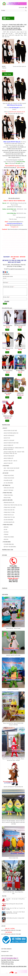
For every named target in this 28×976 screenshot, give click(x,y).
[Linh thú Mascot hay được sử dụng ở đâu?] (4, 920)
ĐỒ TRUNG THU (6, 485)
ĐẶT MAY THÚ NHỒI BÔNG (9, 546)
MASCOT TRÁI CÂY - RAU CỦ (10, 460)
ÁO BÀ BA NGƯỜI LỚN (8, 522)
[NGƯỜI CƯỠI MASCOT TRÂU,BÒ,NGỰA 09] (13, 785)
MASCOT (4, 428)
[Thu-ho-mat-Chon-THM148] (8, 317)
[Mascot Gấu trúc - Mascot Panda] (13, 626)
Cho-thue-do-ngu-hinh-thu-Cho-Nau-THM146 (20, 325)
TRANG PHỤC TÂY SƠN (9, 517)
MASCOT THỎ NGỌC (8, 490)
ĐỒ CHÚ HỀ (5, 473)
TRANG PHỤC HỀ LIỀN (8, 478)
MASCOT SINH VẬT (8, 463)
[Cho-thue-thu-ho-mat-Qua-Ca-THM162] (8, 339)
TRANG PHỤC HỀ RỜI (8, 475)
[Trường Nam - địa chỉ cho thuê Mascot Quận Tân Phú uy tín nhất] (4, 913)
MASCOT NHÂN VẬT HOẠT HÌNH (10, 442)
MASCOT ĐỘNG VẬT (8, 445)
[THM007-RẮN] (20, 385)
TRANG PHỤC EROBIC (8, 536)
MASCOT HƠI (6, 438)
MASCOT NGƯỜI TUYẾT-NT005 (13, 655)
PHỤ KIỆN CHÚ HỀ (7, 480)
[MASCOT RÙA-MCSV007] (13, 687)
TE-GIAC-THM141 (20, 370)
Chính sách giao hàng (7, 964)
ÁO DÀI (5, 529)
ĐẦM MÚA (5, 527)
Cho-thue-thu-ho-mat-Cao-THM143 (20, 348)
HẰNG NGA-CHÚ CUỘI (8, 487)
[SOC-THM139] (8, 385)
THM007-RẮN (20, 393)
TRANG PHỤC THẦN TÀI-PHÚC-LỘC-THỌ (12, 505)
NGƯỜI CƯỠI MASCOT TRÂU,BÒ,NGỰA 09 (13, 786)
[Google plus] (5, 272)
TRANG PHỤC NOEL (7, 492)
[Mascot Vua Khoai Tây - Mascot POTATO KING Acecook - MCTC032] (13, 721)
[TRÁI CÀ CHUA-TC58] (13, 856)
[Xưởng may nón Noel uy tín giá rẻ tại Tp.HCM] (4, 909)
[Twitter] (7, 272)
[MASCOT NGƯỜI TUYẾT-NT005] (13, 653)
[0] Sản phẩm (21, 7)
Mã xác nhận (6, 297)
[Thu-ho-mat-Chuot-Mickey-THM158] (8, 362)
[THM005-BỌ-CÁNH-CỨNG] (8, 407)
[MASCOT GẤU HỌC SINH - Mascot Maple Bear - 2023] (13, 890)
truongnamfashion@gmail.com (16, 221)
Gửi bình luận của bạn (8, 286)
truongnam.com (4, 951)
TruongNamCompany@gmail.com (16, 269)
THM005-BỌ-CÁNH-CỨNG (8, 416)
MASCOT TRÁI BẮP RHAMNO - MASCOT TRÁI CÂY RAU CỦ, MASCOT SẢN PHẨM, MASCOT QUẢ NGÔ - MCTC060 (13, 822)
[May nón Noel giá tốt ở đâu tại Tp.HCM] (4, 904)
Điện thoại (5, 282)
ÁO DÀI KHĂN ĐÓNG (8, 519)
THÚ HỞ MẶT (5, 465)
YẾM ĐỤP (5, 534)
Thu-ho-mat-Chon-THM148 (7, 325)
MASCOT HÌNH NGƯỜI (8, 455)
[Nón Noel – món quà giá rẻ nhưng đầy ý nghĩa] (4, 900)
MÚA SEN (5, 539)
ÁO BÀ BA (5, 532)
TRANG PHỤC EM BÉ (7, 524)
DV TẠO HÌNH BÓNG (8, 482)
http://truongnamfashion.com (16, 225)
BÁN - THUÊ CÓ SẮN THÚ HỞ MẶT (11, 468)
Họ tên (5, 278)
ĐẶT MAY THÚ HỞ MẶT (8, 470)
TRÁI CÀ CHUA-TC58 (13, 858)
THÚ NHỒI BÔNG (6, 541)
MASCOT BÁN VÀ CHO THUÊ (10, 430)
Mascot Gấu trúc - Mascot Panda (13, 628)
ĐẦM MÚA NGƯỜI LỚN (8, 502)
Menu (8, 18)
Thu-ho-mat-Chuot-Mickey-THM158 (8, 370)
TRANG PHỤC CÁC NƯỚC (9, 507)
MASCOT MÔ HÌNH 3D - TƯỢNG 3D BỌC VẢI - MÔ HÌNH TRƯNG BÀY (13, 448)
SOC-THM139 (8, 393)
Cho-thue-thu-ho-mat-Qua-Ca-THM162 (8, 348)
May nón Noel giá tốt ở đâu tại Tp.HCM (14, 903)
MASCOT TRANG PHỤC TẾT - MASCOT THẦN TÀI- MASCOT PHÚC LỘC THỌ (13, 452)
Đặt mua (7, 74)
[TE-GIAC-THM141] (20, 362)
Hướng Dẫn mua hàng (7, 962)
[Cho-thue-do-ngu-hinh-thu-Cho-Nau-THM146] (20, 317)
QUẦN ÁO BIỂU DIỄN (7, 500)
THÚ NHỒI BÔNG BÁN (8, 544)
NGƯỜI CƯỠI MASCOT (8, 435)
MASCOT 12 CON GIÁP (8, 440)
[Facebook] (3, 272)
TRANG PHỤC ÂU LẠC (8, 514)
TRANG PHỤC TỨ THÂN (9, 512)
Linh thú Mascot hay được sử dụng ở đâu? (15, 918)
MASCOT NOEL (7, 497)
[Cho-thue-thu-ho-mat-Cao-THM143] (20, 339)
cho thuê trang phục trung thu (15, 159)
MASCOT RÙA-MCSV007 (13, 689)
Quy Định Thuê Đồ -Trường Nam (10, 960)
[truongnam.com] (14, 3)
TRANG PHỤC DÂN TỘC (9, 509)
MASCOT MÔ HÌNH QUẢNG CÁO (10, 433)
